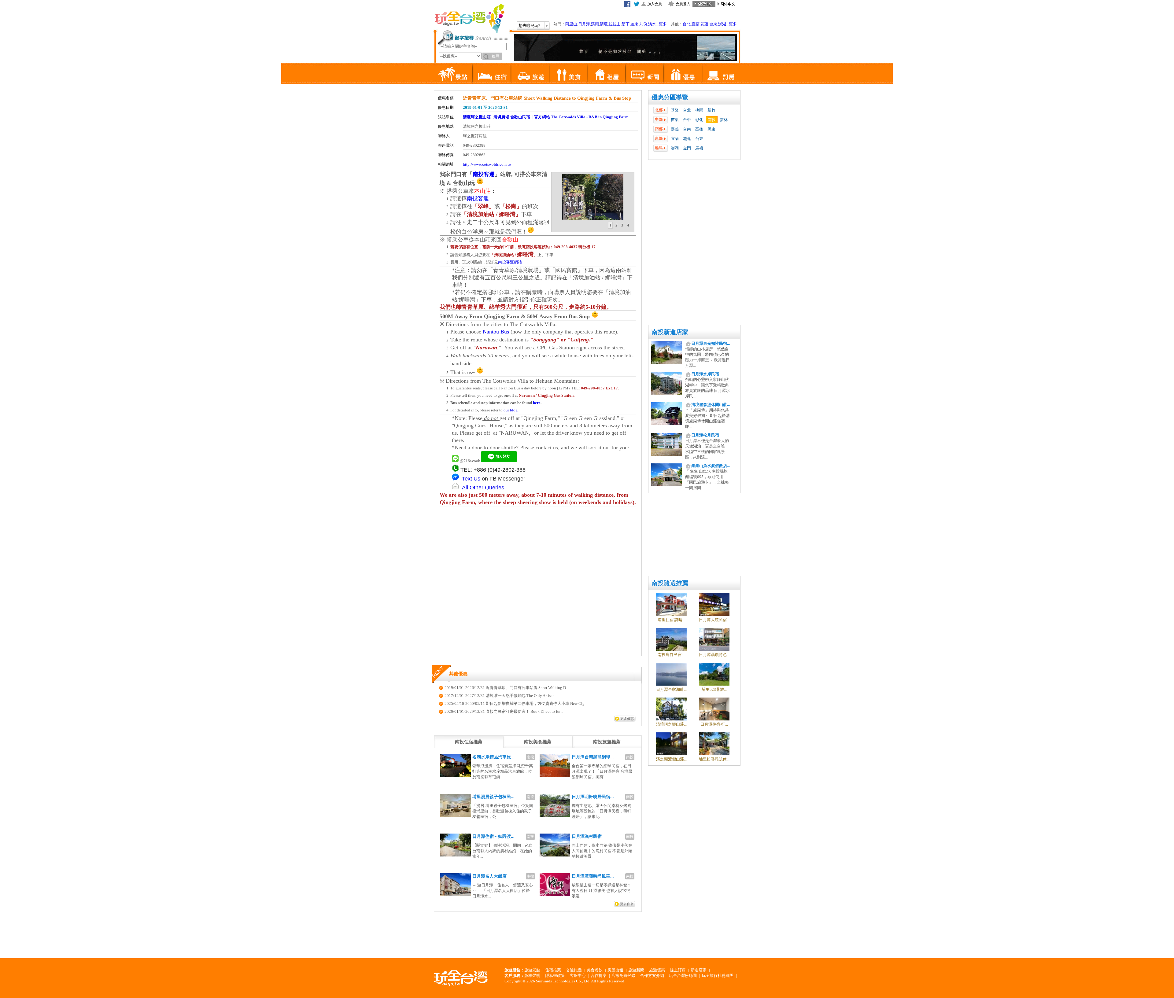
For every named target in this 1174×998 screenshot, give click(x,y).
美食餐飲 (595, 970)
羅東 (634, 24)
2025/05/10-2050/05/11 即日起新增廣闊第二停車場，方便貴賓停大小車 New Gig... (516, 703)
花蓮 (704, 24)
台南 (687, 129)
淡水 (652, 24)
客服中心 (578, 975)
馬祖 (699, 148)
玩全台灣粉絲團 (683, 975)
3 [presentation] (622, 225)
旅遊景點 (532, 970)
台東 (713, 24)
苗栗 (675, 119)
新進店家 (699, 970)
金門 (687, 148)
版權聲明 (532, 975)
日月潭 (584, 24)
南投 (712, 119)
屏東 (711, 129)
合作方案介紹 (652, 975)
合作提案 (599, 975)
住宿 (491, 73)
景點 (453, 73)
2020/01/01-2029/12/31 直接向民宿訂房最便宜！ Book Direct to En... (504, 711)
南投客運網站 (510, 262)
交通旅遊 (574, 970)
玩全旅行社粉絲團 (717, 975)
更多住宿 (626, 904)
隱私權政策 (555, 975)
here (537, 402)
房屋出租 (615, 970)
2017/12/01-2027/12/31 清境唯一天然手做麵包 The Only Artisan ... (501, 695)
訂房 (721, 73)
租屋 (606, 73)
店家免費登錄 (623, 975)
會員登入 (683, 4)
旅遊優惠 (657, 970)
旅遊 (530, 73)
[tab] (610, 225)
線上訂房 (678, 970)
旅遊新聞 (636, 970)
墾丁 (625, 24)
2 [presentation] (616, 225)
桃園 (699, 110)
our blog (511, 410)
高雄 (699, 129)
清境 (604, 24)
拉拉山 (615, 24)
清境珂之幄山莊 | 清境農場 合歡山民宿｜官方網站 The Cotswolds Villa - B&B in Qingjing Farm (546, 117)
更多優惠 (627, 718)
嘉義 (675, 129)
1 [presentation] (610, 225)
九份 (643, 24)
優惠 (682, 73)
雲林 (724, 119)
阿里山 (571, 24)
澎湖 (722, 24)
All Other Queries (483, 487)
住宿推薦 (553, 970)
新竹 (711, 110)
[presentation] (468, 742)
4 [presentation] (628, 225)
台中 (687, 119)
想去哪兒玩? (529, 25)
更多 (663, 24)
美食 (568, 73)
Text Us (471, 479)
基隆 (675, 110)
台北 (687, 24)
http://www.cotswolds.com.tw (487, 164)
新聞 (644, 73)
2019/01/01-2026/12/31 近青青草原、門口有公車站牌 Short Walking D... (507, 687)
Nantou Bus (496, 332)
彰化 (699, 119)
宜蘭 (696, 24)
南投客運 (484, 174)
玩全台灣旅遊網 (469, 18)
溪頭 (595, 24)
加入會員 (654, 4)
